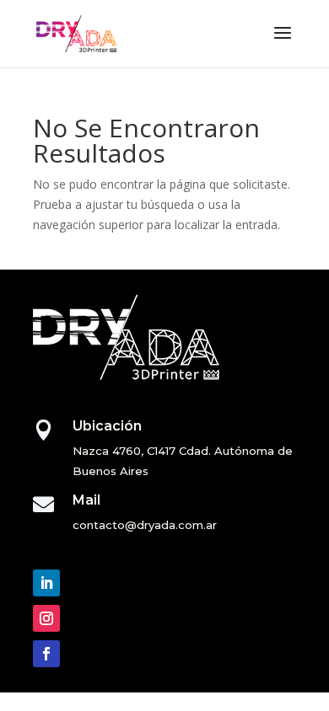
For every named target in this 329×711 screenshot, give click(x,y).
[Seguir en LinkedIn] (46, 582)
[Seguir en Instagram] (46, 618)
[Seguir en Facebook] (46, 653)
